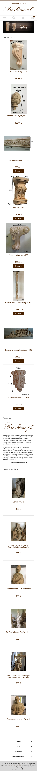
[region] (18, 27)
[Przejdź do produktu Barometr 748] (18, 488)
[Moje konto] (23, 18)
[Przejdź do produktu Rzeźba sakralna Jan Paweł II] (18, 705)
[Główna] (18, 9)
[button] (4, 18)
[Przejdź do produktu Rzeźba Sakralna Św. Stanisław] (18, 574)
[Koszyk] (32, 18)
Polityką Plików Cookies (14, 765)
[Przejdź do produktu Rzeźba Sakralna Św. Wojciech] (18, 618)
